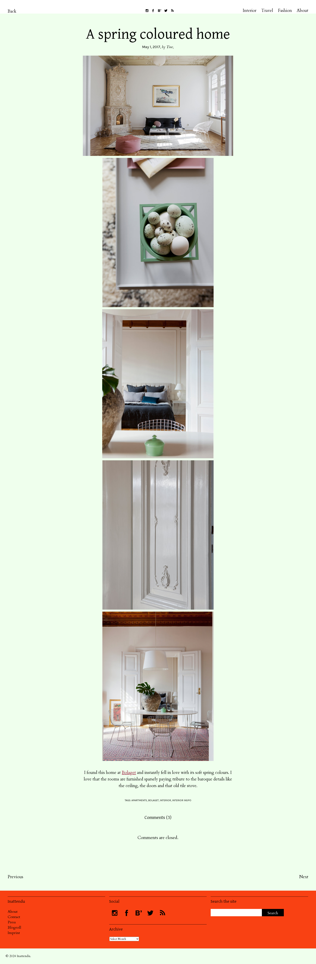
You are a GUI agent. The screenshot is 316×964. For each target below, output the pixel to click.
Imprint (14, 932)
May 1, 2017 (151, 47)
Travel (267, 10)
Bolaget (129, 772)
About (302, 10)
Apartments (139, 800)
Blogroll (14, 927)
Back (12, 11)
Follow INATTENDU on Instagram (147, 10)
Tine (169, 46)
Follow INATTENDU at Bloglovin (159, 10)
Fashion (285, 10)
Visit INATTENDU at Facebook (153, 10)
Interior (249, 10)
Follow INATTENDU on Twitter (166, 10)
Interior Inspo (181, 800)
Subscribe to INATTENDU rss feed (172, 10)
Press (12, 922)
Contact (14, 916)
